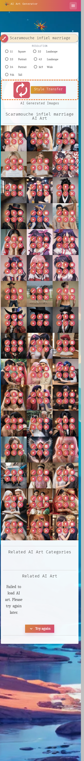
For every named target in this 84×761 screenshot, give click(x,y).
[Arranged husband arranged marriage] (40, 527)
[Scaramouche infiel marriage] (14, 138)
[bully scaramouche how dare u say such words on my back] (65, 294)
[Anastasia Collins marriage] (14, 449)
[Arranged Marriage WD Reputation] (65, 501)
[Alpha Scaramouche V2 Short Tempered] (65, 424)
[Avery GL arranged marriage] (65, 527)
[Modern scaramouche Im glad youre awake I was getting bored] (14, 216)
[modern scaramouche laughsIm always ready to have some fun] (65, 320)
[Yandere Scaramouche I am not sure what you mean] (65, 242)
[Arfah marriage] (14, 501)
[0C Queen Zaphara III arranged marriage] (14, 398)
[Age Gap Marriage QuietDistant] (40, 424)
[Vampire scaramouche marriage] (65, 138)
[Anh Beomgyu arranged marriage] (40, 475)
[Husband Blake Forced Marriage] (40, 190)
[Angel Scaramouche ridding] (40, 449)
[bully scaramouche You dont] (14, 294)
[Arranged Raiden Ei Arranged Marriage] (14, 527)
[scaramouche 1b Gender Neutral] (40, 346)
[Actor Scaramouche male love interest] (14, 424)
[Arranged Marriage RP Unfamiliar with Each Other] (40, 501)
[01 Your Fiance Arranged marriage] (14, 372)
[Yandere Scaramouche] (40, 242)
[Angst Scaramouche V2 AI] (65, 449)
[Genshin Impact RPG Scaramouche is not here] (65, 164)
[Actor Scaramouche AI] (65, 398)
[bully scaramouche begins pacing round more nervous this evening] (40, 294)
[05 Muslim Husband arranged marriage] (40, 372)
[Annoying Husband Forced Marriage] (65, 475)
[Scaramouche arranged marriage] (40, 138)
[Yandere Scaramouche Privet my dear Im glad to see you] (65, 268)
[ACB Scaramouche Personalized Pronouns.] (40, 398)
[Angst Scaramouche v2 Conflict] (14, 475)
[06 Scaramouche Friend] (65, 372)
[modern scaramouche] (14, 320)
